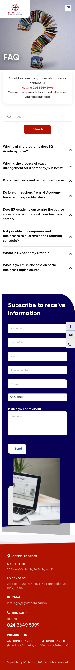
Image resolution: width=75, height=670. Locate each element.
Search (37, 129)
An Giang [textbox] (16, 396)
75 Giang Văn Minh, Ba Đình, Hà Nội (30, 569)
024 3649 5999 (23, 624)
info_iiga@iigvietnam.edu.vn (27, 603)
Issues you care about (24, 408)
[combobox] (37, 397)
